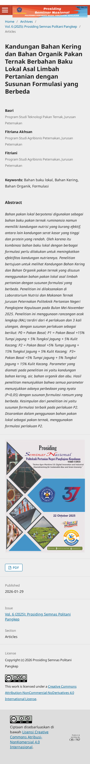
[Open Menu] (5, 10)
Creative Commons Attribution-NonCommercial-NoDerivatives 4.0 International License (40, 692)
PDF (15, 567)
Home (9, 21)
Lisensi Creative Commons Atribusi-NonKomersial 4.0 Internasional (29, 739)
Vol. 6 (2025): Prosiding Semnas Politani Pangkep (41, 26)
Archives (26, 21)
